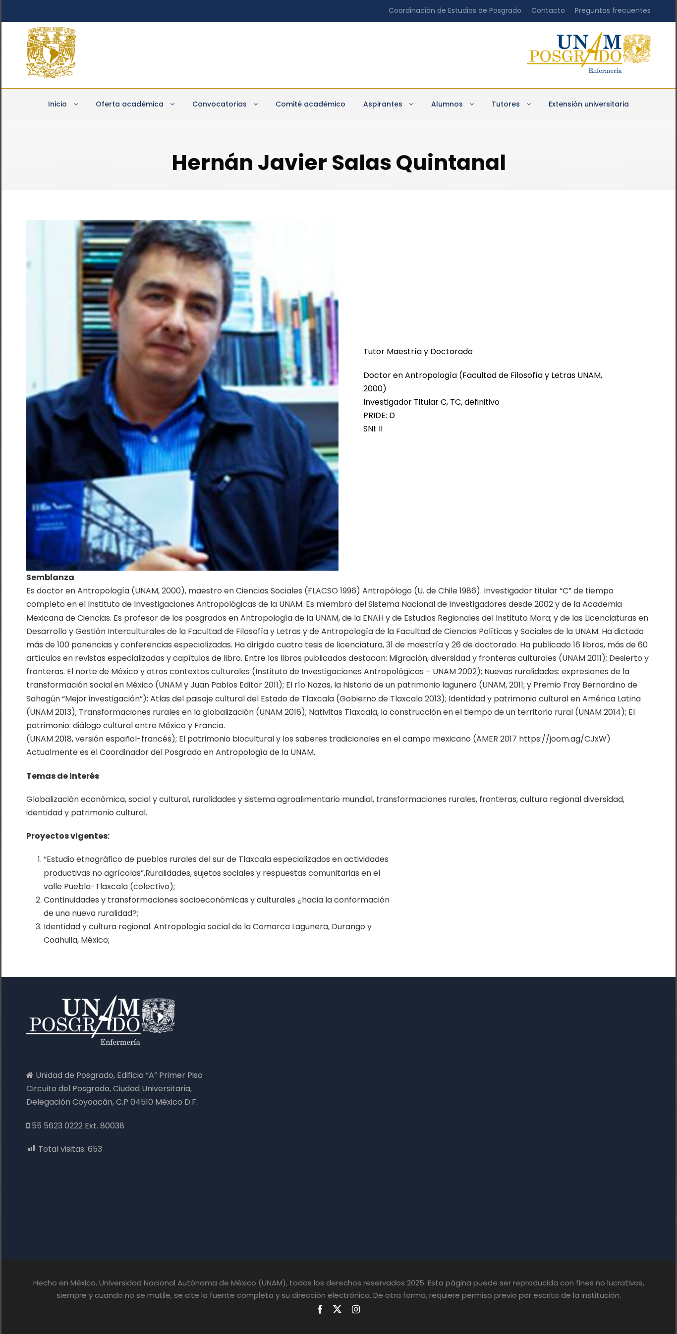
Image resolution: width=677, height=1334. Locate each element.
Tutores (506, 104)
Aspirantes (382, 104)
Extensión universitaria (589, 104)
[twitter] (337, 1310)
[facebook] (320, 1310)
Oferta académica (130, 104)
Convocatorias (219, 104)
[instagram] (356, 1310)
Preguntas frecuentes (613, 10)
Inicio (57, 104)
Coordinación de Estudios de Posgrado (455, 10)
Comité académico (310, 104)
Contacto (548, 10)
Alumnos (447, 104)
